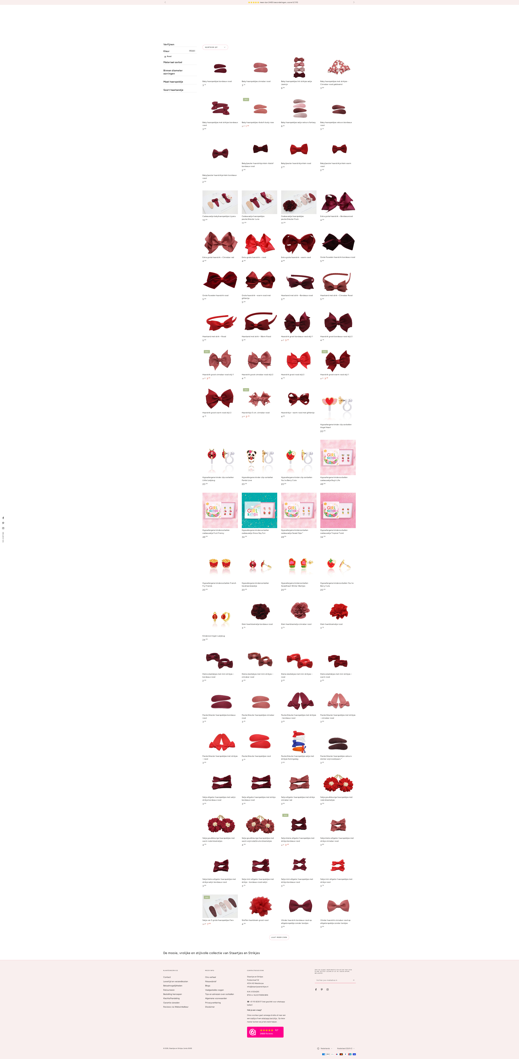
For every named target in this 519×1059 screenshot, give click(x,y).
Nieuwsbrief (210, 981)
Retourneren (168, 990)
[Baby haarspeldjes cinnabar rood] (259, 67)
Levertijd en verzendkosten (175, 981)
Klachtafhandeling (171, 998)
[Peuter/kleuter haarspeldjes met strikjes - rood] (220, 742)
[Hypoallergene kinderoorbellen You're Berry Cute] (338, 563)
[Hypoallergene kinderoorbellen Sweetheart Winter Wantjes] (299, 563)
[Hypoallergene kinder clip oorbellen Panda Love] (259, 457)
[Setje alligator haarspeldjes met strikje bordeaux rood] (259, 783)
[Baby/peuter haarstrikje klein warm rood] (338, 149)
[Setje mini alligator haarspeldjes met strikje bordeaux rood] (299, 865)
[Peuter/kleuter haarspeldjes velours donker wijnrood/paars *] (338, 742)
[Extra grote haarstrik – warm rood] (299, 243)
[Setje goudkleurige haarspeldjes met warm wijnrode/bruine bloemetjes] (259, 824)
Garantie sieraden (171, 1002)
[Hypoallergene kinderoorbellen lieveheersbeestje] (259, 563)
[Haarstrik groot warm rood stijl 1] (338, 360)
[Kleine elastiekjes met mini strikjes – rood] (299, 660)
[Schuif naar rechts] (353, 2)
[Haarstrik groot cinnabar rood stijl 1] (220, 360)
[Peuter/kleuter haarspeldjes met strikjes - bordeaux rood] (299, 701)
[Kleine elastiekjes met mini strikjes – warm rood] (338, 660)
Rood (169, 56)
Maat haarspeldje (173, 81)
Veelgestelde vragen (214, 990)
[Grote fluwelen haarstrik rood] (220, 281)
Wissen (192, 51)
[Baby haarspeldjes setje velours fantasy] (299, 108)
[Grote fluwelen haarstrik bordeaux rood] (338, 243)
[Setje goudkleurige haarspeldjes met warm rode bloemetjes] (220, 824)
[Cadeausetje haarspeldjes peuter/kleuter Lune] (259, 202)
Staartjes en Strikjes (176, 1048)
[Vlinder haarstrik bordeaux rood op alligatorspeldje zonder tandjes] (299, 906)
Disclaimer (210, 1007)
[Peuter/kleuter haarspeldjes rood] (259, 742)
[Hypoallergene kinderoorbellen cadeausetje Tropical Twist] (338, 510)
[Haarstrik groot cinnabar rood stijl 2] (259, 360)
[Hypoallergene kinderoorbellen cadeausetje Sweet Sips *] (299, 510)
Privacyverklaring (213, 1002)
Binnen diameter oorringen (173, 72)
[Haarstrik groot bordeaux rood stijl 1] (299, 322)
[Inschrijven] (354, 980)
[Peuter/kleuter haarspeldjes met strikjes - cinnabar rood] (338, 701)
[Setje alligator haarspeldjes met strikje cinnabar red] (299, 783)
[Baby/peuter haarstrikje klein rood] (299, 149)
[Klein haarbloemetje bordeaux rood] (259, 610)
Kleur (166, 51)
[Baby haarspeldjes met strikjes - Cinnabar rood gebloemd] (338, 67)
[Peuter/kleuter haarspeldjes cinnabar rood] (259, 701)
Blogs (207, 985)
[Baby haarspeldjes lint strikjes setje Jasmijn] (299, 67)
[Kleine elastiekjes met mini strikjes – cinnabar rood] (259, 660)
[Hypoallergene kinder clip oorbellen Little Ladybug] (220, 457)
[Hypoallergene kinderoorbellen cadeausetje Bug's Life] (338, 457)
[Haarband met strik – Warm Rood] (259, 322)
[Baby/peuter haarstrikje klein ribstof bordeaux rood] (259, 149)
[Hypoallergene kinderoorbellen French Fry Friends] (220, 563)
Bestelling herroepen (172, 994)
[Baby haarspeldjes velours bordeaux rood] (338, 108)
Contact (167, 977)
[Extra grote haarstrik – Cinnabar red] (220, 243)
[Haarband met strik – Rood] (220, 322)
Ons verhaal (210, 977)
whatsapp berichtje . (270, 1018)
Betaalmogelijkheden (172, 985)
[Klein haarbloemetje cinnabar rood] (299, 610)
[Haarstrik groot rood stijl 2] (299, 360)
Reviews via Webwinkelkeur (175, 1007)
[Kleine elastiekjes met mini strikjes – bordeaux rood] (220, 660)
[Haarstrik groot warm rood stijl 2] (220, 399)
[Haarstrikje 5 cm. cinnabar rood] (259, 399)
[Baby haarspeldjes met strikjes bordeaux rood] (220, 108)
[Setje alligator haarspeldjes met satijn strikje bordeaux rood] (220, 783)
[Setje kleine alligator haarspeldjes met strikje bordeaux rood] (299, 824)
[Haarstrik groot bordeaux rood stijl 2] (338, 322)
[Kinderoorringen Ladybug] (220, 616)
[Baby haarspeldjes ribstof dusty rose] (259, 108)
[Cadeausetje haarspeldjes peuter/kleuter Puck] (299, 202)
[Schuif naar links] (165, 2)
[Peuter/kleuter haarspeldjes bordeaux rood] (220, 701)
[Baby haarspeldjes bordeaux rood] (220, 67)
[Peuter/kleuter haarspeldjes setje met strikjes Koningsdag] (299, 742)
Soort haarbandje (173, 89)
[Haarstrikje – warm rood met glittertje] (299, 399)
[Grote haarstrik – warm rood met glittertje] (259, 281)
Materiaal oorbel (172, 62)
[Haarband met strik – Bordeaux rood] (299, 281)
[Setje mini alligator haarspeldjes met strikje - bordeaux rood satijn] (259, 865)
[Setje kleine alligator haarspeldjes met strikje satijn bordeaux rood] (220, 865)
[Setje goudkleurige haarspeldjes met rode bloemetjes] (338, 783)
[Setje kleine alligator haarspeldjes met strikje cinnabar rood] (338, 824)
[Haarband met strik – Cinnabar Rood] (338, 281)
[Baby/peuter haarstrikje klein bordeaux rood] (220, 155)
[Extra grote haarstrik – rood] (259, 243)
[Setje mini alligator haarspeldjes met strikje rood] (338, 865)
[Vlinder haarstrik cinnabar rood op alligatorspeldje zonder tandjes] (338, 906)
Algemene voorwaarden (216, 998)
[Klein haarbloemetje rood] (338, 610)
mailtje (253, 1018)
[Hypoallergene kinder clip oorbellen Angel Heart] (338, 404)
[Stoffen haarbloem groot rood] (259, 906)
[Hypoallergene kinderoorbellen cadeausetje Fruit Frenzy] (220, 510)
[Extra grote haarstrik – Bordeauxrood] (338, 202)
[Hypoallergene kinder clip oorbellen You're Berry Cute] (299, 457)
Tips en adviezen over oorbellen (219, 994)
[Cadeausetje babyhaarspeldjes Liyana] (220, 202)
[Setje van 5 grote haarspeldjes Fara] (220, 906)
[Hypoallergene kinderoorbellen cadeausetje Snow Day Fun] (259, 510)
